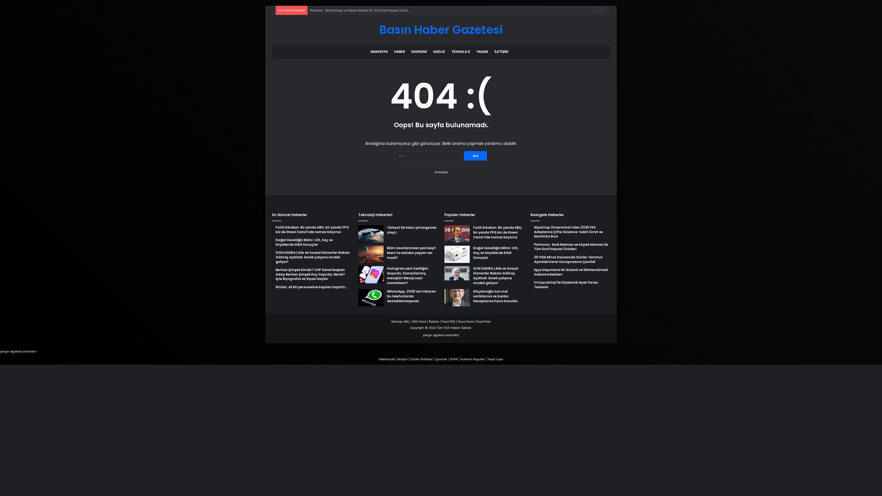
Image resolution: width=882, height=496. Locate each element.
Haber (399, 52)
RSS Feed (419, 321)
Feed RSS (448, 321)
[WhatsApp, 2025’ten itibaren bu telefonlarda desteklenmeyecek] (371, 297)
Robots (434, 321)
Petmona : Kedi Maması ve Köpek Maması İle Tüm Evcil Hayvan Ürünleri (360, 10)
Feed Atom (466, 321)
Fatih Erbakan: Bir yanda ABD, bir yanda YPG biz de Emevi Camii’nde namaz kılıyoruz (497, 232)
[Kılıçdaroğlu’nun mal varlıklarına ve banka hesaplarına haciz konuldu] (457, 297)
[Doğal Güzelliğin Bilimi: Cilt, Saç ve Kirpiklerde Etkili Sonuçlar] (457, 254)
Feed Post (483, 321)
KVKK (454, 359)
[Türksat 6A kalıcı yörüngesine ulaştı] (371, 233)
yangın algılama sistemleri (441, 335)
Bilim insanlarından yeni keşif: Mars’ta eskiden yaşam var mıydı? (411, 253)
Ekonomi (419, 52)
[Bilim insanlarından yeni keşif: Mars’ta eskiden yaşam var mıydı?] (371, 254)
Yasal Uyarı (495, 359)
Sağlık (439, 52)
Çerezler (441, 359)
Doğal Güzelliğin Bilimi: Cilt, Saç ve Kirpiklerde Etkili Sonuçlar (496, 253)
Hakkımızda (387, 359)
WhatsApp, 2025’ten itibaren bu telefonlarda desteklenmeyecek (411, 296)
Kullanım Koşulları (473, 359)
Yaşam (482, 52)
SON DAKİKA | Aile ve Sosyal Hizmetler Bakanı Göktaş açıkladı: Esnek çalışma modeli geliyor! (495, 275)
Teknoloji (461, 52)
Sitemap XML (400, 321)
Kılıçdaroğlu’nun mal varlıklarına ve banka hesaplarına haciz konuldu (495, 296)
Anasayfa (379, 52)
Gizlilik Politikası (421, 359)
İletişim (501, 52)
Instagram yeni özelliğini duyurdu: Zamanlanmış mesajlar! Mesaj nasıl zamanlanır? (407, 275)
